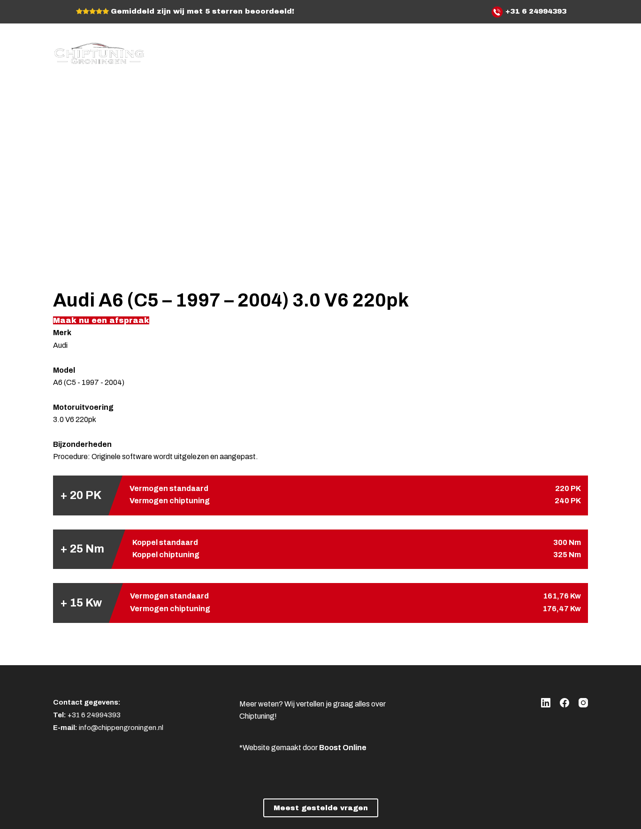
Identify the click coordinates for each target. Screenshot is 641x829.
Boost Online (342, 748)
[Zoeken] (584, 51)
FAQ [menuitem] (518, 51)
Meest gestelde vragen (321, 808)
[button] (101, 320)
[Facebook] (564, 702)
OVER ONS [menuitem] (434, 51)
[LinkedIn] (545, 702)
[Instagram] (583, 702)
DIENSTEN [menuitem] (476, 51)
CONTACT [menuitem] (551, 51)
